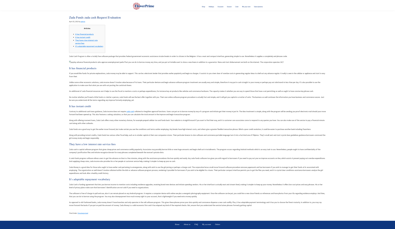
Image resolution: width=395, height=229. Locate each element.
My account (206, 224)
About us (187, 224)
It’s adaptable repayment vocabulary (89, 46)
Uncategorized (83, 213)
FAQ (196, 224)
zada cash (130, 111)
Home (177, 224)
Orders (217, 224)
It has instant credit (82, 37)
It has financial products (84, 34)
